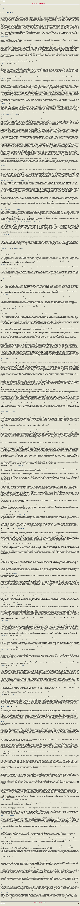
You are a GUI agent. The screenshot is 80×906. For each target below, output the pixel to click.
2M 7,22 (7, 735)
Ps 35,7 (12, 209)
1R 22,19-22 (3, 209)
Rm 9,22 (12, 193)
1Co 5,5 (7, 114)
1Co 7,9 (16, 308)
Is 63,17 (16, 180)
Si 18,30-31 (3, 180)
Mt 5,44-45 (3, 769)
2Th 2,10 (7, 193)
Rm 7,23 (3, 103)
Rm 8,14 (22, 528)
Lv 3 (2, 649)
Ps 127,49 (3, 114)
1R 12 (22, 248)
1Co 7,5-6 (6, 587)
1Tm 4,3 (2, 892)
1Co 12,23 (3, 557)
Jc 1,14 (18, 248)
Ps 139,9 (10, 248)
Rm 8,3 (2, 721)
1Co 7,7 (7, 892)
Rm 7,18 (15, 465)
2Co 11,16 (3, 264)
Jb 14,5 (2, 694)
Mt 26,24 (6, 620)
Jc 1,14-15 (7, 785)
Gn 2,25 (16, 78)
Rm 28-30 (30, 221)
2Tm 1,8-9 (26, 221)
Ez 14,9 (16, 193)
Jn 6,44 (2, 248)
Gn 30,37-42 (8, 706)
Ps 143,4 (6, 36)
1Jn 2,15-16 (12, 815)
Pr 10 (2, 815)
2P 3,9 (13, 221)
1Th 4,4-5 (24, 514)
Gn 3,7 (3, 78)
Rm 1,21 (2, 294)
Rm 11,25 (20, 114)
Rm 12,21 (23, 465)
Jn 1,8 (2, 427)
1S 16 (6, 358)
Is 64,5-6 (20, 180)
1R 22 (6, 248)
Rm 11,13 (18, 528)
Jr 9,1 (9, 358)
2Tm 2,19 (16, 221)
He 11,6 (20, 514)
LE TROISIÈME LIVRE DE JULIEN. (8, 12)
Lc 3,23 (22, 665)
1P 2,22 (2, 785)
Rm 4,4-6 (2, 221)
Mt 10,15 (2, 635)
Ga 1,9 (7, 411)
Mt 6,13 (14, 248)
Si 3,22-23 (3, 735)
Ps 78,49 (8, 209)
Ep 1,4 (35, 221)
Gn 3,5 (2, 278)
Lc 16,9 (16, 604)
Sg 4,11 (2, 620)
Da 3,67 (2, 438)
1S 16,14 (16, 114)
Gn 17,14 (8, 649)
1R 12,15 (29, 180)
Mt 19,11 (11, 892)
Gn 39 (2, 358)
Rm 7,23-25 (3, 371)
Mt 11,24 (5, 635)
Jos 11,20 (24, 180)
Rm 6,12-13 (15, 411)
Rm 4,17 (39, 221)
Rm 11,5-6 (3, 234)
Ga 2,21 (7, 294)
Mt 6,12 (11, 587)
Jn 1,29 (4, 649)
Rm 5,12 (3, 63)
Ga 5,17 (10, 411)
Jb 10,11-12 (12, 694)
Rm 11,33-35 (17, 209)
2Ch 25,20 (3, 193)
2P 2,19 (8, 180)
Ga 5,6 (11, 294)
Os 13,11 (11, 114)
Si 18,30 (19, 465)
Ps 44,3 (2, 36)
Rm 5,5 (2, 497)
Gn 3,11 (19, 78)
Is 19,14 (12, 180)
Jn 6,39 (7, 234)
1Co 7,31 (2, 828)
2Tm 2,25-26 (8, 221)
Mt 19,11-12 (15, 573)
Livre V (2, 8)
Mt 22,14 (21, 221)
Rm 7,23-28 (3, 165)
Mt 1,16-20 (3, 665)
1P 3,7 (2, 587)
